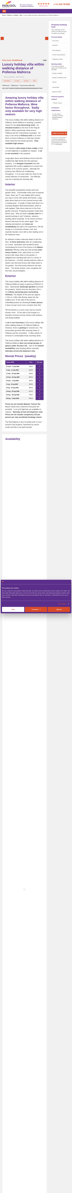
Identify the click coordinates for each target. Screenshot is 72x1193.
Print (45, 60)
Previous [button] (2, 38)
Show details (62, 604)
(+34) (61, 4)
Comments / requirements (55, 109)
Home (4, 15)
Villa (21, 15)
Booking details (58, 66)
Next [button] (46, 38)
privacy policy (58, 144)
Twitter (60, 11)
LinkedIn (63, 11)
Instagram (68, 11)
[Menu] (4, 11)
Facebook (66, 11)
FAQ (34, 80)
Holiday (16, 15)
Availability (7, 80)
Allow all (59, 609)
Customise (35, 609)
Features (26, 80)
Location (17, 80)
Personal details (56, 37)
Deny (13, 609)
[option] (24, 38)
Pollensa (9, 15)
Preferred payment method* (57, 98)
